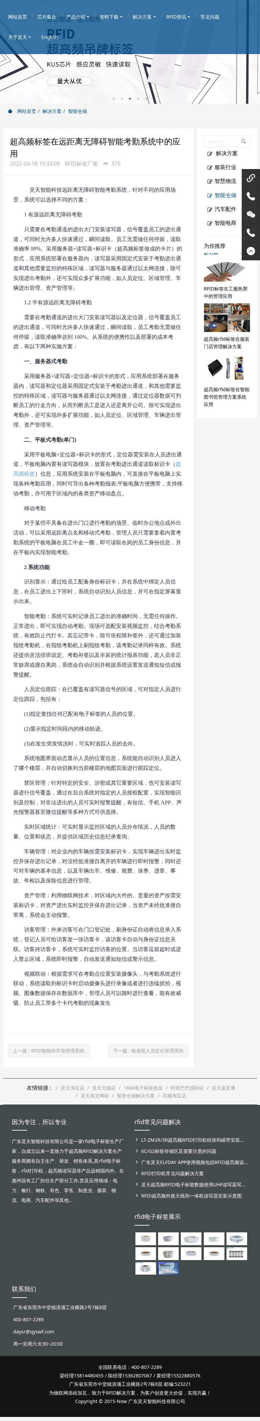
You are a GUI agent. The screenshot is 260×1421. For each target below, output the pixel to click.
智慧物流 (225, 181)
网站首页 (26, 111)
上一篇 (48, 1050)
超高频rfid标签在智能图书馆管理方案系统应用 (227, 396)
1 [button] (113, 98)
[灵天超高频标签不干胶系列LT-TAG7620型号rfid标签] (145, 1238)
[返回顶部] (251, 251)
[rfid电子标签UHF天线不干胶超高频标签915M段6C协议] (145, 1267)
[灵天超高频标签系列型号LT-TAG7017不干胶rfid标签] (236, 1253)
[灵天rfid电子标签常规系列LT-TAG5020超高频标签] (236, 1238)
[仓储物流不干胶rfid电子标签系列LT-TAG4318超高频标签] (191, 1253)
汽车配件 (225, 209)
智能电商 (225, 223)
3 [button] (130, 98)
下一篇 (148, 1050)
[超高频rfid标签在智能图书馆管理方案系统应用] (227, 367)
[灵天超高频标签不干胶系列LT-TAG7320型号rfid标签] (168, 1238)
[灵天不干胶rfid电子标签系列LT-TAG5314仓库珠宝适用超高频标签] (214, 1238)
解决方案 (52, 111)
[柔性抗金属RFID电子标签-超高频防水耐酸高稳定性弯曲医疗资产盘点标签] (168, 1267)
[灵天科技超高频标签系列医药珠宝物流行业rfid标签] (191, 1238)
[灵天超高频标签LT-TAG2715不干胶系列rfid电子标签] (145, 1253)
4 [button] (138, 98)
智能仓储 (77, 111)
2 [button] (121, 98)
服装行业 (225, 167)
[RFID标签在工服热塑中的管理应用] (227, 266)
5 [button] (146, 98)
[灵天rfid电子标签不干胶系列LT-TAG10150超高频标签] (168, 1253)
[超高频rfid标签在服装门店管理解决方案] (227, 317)
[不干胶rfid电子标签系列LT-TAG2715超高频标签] (214, 1253)
